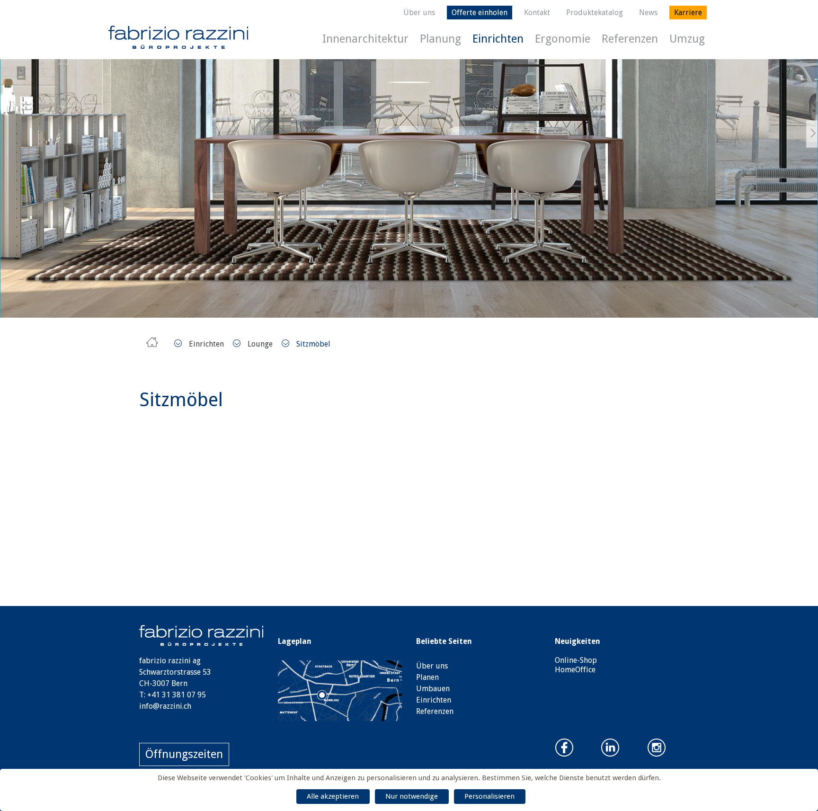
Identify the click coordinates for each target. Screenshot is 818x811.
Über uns (419, 12)
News (648, 12)
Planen (427, 677)
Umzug (687, 38)
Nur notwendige (411, 796)
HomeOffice (575, 669)
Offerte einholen (479, 12)
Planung (440, 38)
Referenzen (630, 38)
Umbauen (433, 688)
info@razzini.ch (165, 706)
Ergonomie (562, 38)
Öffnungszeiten (184, 754)
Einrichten (498, 38)
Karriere (688, 12)
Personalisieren (489, 796)
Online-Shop (576, 660)
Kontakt (537, 12)
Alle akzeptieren (333, 796)
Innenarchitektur (365, 38)
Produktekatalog (594, 12)
